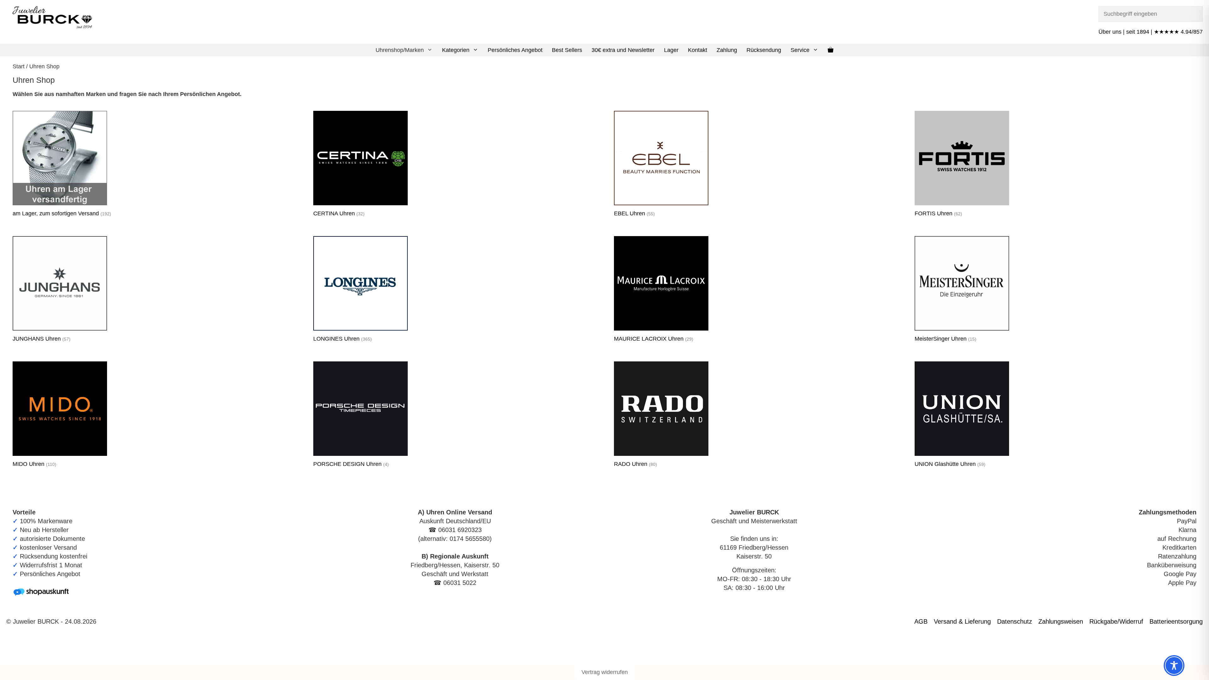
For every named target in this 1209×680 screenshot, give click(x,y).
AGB (921, 621)
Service (800, 50)
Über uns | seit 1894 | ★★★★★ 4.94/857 (1150, 32)
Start (19, 66)
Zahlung (727, 50)
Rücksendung (763, 50)
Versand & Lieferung (962, 621)
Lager (671, 50)
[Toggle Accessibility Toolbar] (1174, 665)
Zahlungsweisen (1060, 621)
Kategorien (455, 50)
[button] (430, 50)
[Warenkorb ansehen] (830, 50)
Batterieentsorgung (1176, 621)
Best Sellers (567, 50)
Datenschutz (1014, 621)
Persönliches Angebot (515, 50)
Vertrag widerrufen (605, 672)
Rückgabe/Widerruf (1116, 621)
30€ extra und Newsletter (623, 50)
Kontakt (697, 50)
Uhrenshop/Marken (400, 50)
